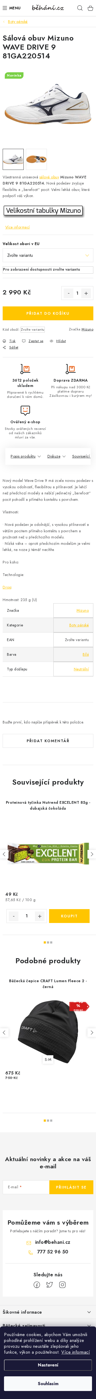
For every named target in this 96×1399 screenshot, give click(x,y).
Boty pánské (79, 625)
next (91, 854)
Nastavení (48, 1365)
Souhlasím (48, 1384)
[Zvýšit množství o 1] (86, 293)
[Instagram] (62, 1285)
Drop (7, 587)
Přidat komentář (48, 741)
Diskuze (54, 456)
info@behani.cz (52, 1242)
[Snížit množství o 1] (68, 293)
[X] (49, 1285)
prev (4, 854)
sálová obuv (49, 177)
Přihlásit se (71, 1187)
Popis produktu (23, 456)
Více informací (75, 1352)
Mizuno (87, 329)
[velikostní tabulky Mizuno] (44, 211)
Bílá (86, 654)
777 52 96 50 (53, 1251)
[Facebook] (37, 1285)
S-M (48, 1059)
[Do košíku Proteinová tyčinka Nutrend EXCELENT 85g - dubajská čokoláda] (69, 916)
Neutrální (81, 669)
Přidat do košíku (48, 313)
